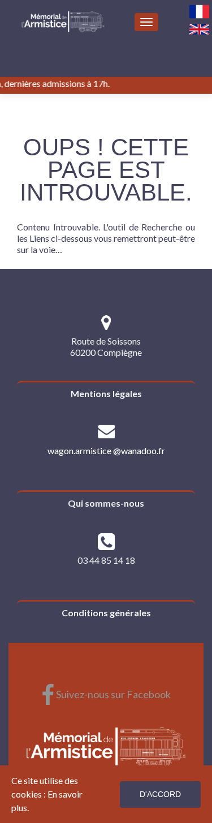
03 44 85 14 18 (106, 560)
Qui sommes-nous (106, 503)
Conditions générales (106, 612)
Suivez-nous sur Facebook (106, 694)
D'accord (160, 794)
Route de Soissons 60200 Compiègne (106, 347)
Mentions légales (106, 393)
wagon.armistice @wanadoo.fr (106, 450)
